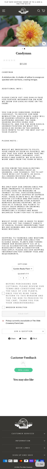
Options (22, 264)
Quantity (23, 274)
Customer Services (23, 433)
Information (22, 441)
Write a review (23, 370)
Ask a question (23, 331)
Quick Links (23, 448)
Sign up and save (23, 455)
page (40, 97)
